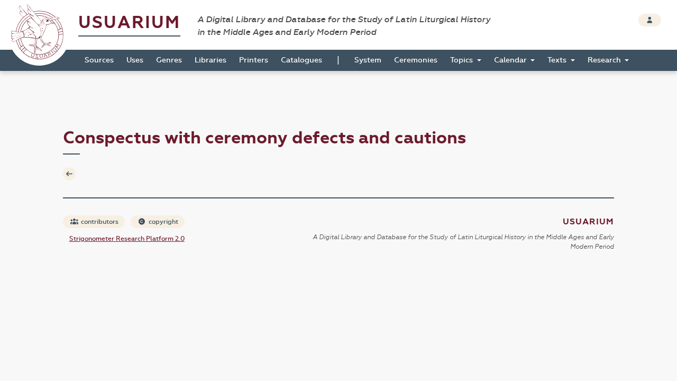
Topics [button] (462, 60)
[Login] (649, 20)
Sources (99, 60)
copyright (162, 221)
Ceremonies (415, 60)
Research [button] (605, 60)
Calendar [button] (511, 60)
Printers (253, 60)
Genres (169, 60)
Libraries (210, 60)
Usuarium (129, 22)
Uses (134, 60)
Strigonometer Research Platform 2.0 (127, 238)
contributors (98, 221)
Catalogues (301, 60)
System (367, 60)
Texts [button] (558, 60)
